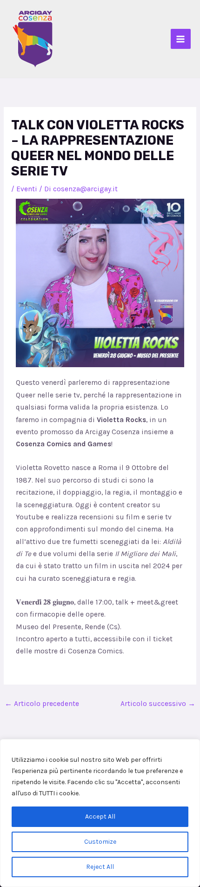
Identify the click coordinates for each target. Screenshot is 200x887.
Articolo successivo (157, 703)
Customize (100, 842)
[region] (100, 813)
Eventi (26, 189)
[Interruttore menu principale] (181, 39)
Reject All (100, 867)
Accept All (100, 816)
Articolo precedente (42, 703)
